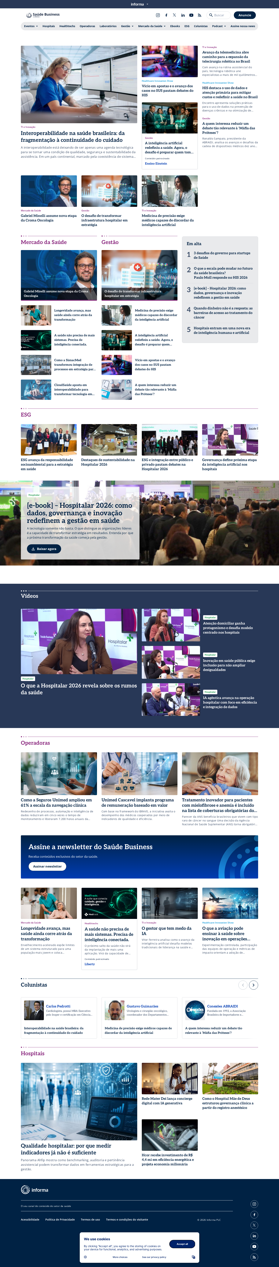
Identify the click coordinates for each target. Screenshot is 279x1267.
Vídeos (29, 596)
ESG (186, 26)
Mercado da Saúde (150, 26)
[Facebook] (166, 15)
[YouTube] (191, 15)
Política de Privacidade (60, 1219)
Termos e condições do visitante (127, 1219)
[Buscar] (211, 15)
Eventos (29, 26)
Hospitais (49, 26)
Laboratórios (108, 26)
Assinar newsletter (47, 866)
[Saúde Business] (43, 15)
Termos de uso (90, 1219)
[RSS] (199, 15)
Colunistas (201, 26)
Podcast (217, 26)
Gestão (125, 26)
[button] (242, 985)
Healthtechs (67, 26)
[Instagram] (158, 15)
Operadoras (87, 26)
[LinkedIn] (183, 15)
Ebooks (175, 26)
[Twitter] (174, 15)
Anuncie (245, 15)
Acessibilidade (30, 1219)
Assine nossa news (243, 26)
